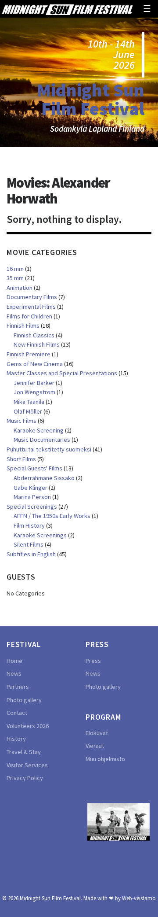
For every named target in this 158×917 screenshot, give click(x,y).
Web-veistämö (139, 898)
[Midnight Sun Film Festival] (67, 8)
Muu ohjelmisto (105, 759)
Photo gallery (24, 700)
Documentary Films (32, 297)
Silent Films (28, 544)
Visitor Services (27, 765)
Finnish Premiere (28, 354)
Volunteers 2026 (28, 726)
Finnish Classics (34, 335)
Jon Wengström (34, 392)
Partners (18, 687)
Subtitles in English (31, 554)
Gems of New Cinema (35, 364)
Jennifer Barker (34, 383)
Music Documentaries (42, 440)
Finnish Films (23, 325)
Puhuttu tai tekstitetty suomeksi (49, 449)
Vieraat (95, 746)
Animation (19, 288)
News (14, 673)
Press (93, 661)
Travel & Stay (24, 752)
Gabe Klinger (30, 488)
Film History (29, 525)
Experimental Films (31, 307)
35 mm (15, 278)
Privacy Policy (25, 778)
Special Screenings (32, 506)
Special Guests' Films (34, 468)
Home (14, 661)
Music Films (21, 421)
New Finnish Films (37, 344)
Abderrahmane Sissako (44, 478)
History (16, 739)
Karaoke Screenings (40, 535)
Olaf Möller (28, 411)
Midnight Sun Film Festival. (51, 898)
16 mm (15, 269)
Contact (17, 713)
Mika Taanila (29, 402)
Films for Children (29, 316)
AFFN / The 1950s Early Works (52, 516)
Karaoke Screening (39, 430)
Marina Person (32, 497)
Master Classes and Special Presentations (62, 373)
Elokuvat (97, 733)
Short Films (21, 459)
